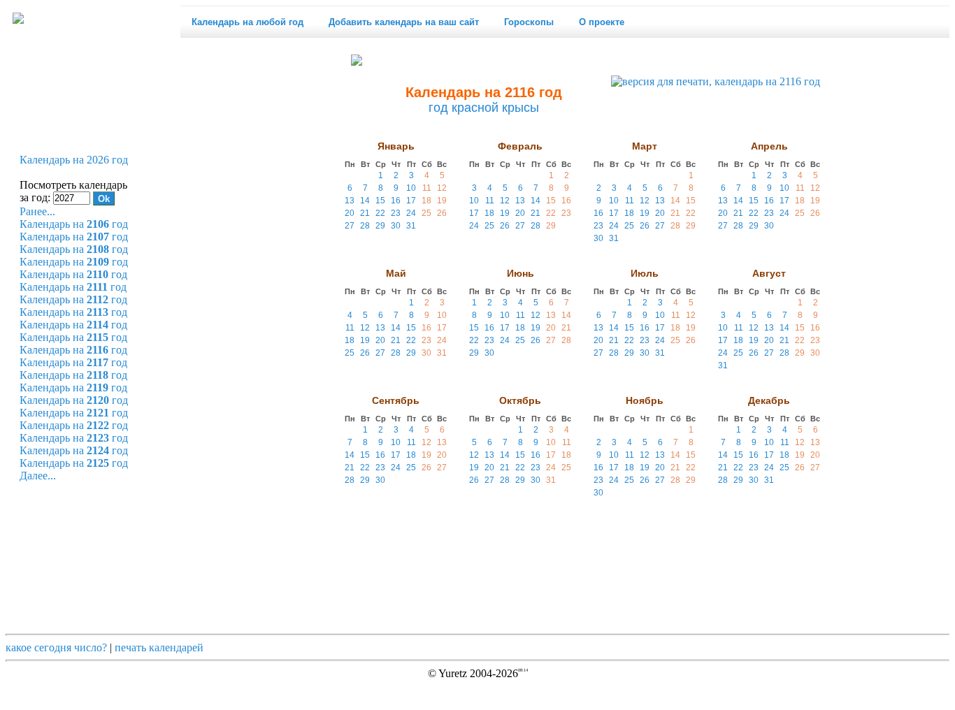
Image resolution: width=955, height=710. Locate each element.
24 (411, 213)
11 (426, 188)
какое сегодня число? (56, 647)
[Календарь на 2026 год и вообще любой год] (18, 18)
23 (396, 213)
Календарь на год (74, 224)
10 (411, 188)
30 (396, 226)
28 (365, 226)
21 (365, 213)
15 (380, 200)
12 (442, 188)
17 (411, 200)
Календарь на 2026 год (74, 160)
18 (426, 200)
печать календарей (159, 647)
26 (442, 213)
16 (396, 200)
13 (349, 200)
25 (426, 213)
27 (349, 226)
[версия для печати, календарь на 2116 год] (715, 81)
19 (442, 200)
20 (349, 213)
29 (380, 226)
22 (380, 213)
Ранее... (37, 211)
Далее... (38, 475)
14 (365, 200)
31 (411, 226)
